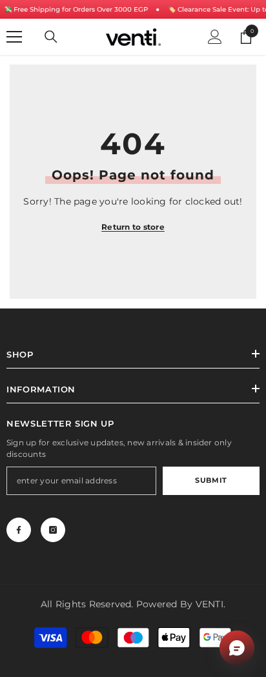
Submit (211, 480)
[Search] (51, 37)
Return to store (133, 227)
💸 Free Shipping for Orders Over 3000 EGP (76, 9)
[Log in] (215, 37)
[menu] (14, 37)
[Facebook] (18, 530)
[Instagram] (53, 530)
